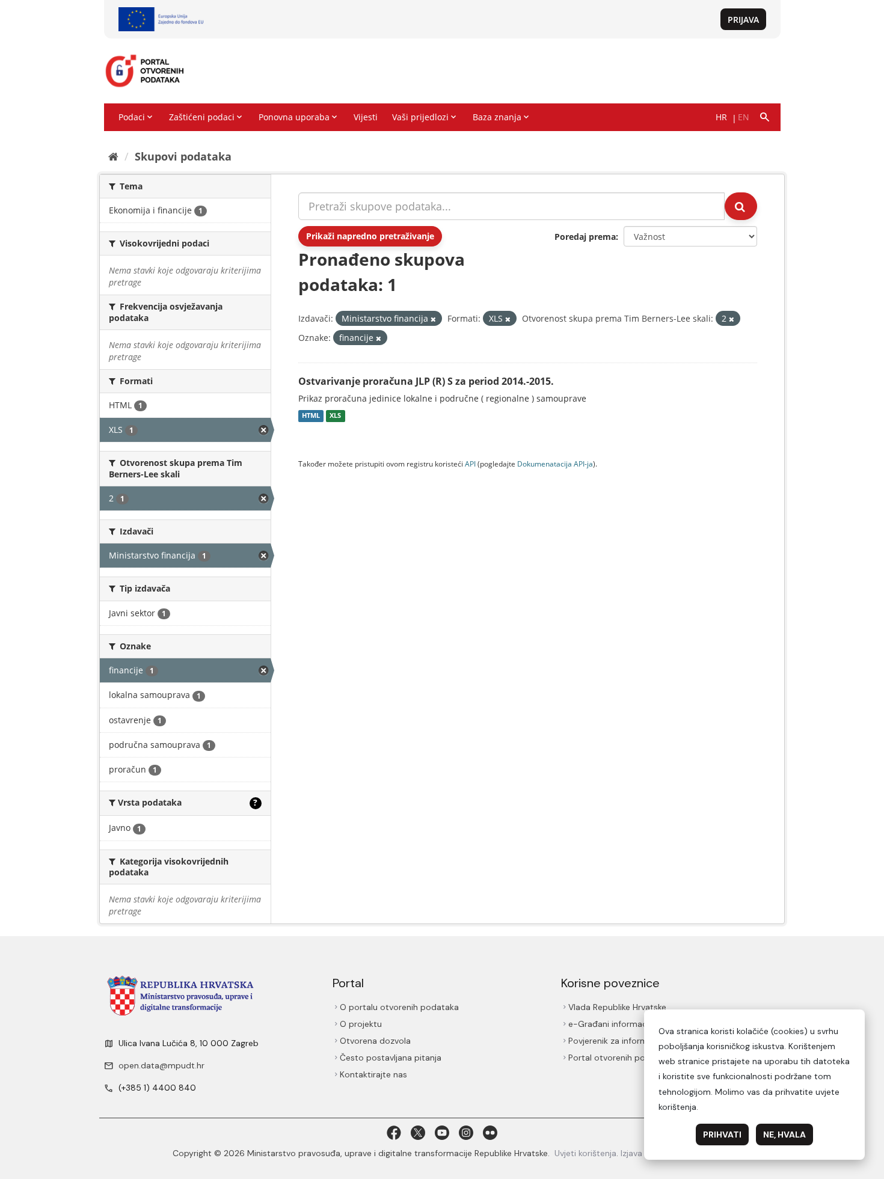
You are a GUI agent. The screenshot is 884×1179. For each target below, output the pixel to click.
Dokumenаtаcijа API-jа (555, 463)
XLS (335, 416)
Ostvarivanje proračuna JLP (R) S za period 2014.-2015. (426, 381)
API (470, 463)
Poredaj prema (585, 236)
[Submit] (741, 206)
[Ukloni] (433, 318)
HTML (311, 416)
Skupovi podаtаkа (183, 156)
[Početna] (113, 156)
